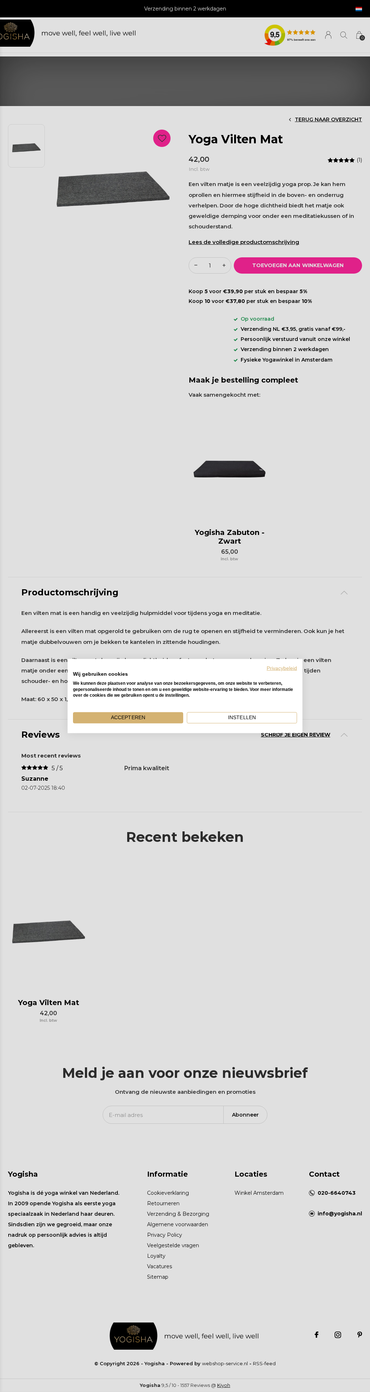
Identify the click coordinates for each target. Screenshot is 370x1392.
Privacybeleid (282, 668)
